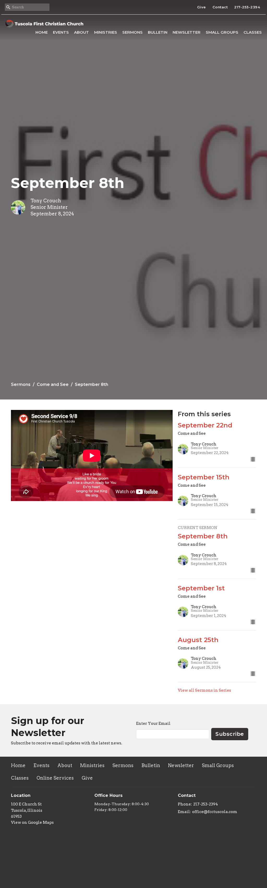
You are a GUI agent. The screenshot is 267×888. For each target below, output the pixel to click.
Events (61, 32)
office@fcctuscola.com (214, 811)
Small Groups (222, 32)
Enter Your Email (153, 723)
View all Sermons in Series (204, 690)
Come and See (53, 384)
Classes (253, 32)
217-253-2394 (247, 7)
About (81, 32)
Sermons (132, 32)
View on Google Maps (32, 822)
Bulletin (157, 32)
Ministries (105, 32)
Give (201, 7)
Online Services (55, 778)
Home (41, 32)
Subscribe (229, 734)
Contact (220, 7)
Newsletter (187, 32)
